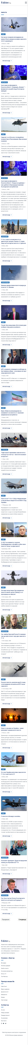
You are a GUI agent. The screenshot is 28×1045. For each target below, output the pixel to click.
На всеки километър (6, 971)
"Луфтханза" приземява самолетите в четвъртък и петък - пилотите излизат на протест (13, 454)
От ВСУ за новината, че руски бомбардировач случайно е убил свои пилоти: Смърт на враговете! (13, 544)
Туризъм (4, 449)
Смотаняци (5, 282)
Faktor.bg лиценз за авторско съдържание (14, 1032)
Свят (3, 34)
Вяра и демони (5, 989)
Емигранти (4, 994)
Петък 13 (4, 82)
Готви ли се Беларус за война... (11, 816)
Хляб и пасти (4, 968)
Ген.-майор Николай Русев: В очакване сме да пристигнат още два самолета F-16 (13, 636)
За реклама (4, 1018)
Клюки (3, 997)
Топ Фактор (4, 976)
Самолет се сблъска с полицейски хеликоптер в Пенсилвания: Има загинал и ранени (14, 139)
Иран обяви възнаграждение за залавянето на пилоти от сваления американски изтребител (12, 412)
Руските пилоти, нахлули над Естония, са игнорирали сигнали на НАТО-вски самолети (13, 684)
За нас (3, 1010)
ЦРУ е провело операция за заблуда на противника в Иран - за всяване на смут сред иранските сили (13, 371)
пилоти (4, 12)
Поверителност (5, 1015)
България (5, 236)
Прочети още (6, 60)
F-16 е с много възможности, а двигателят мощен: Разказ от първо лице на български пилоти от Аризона (13, 241)
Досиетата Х (4, 992)
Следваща (22, 919)
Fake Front (4, 986)
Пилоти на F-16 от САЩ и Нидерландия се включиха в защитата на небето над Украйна (13, 500)
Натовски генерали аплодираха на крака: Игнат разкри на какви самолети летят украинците (13, 39)
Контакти (3, 1020)
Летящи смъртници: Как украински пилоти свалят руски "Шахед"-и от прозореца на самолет (12, 592)
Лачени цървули (5, 965)
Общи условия (5, 1012)
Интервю (3, 963)
